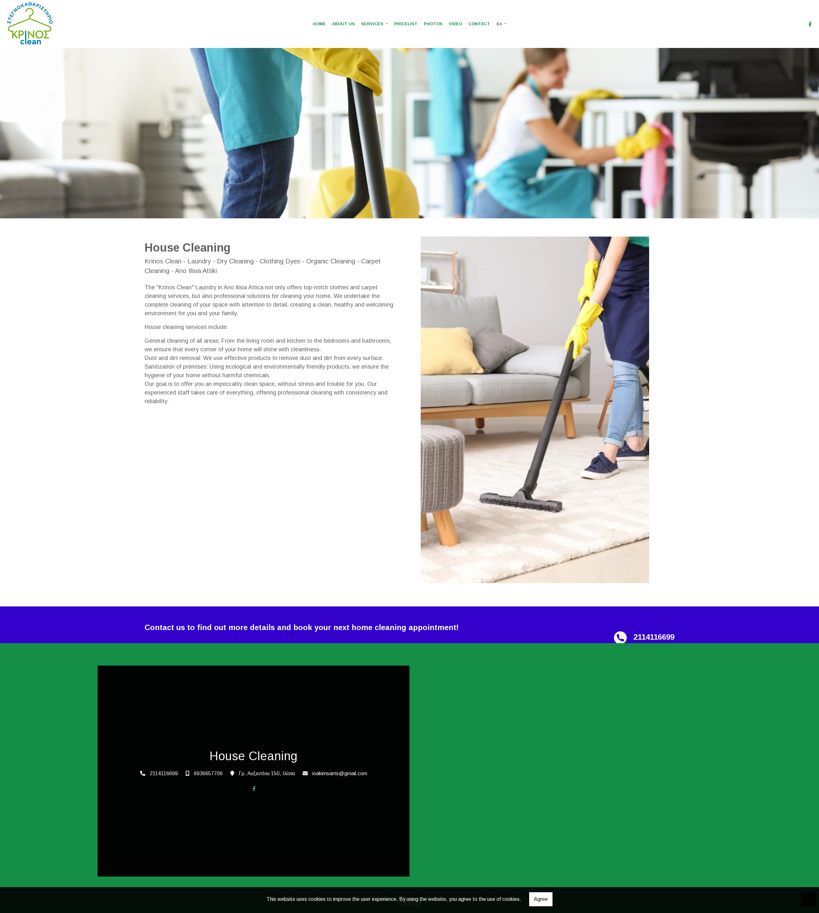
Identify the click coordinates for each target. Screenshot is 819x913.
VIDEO (455, 23)
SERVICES (373, 23)
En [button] (500, 23)
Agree (541, 899)
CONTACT (479, 23)
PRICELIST (405, 23)
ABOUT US (343, 23)
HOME (319, 23)
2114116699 (164, 773)
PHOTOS (433, 23)
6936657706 (208, 773)
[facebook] (810, 24)
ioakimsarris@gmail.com (339, 773)
